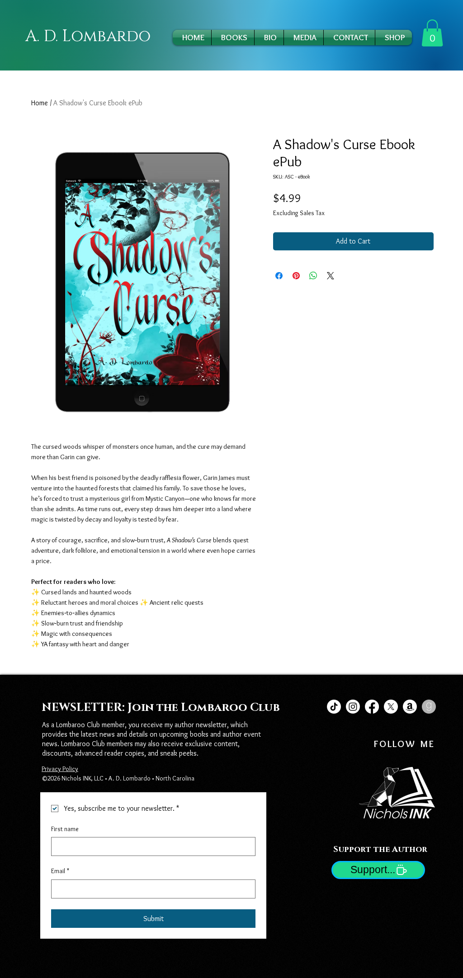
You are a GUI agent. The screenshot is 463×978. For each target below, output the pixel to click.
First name (65, 829)
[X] (391, 707)
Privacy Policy (60, 769)
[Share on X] (330, 275)
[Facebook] (372, 707)
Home (39, 103)
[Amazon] (410, 707)
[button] (432, 33)
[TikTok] (334, 707)
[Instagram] (353, 707)
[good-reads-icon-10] (429, 707)
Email (60, 871)
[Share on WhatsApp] (313, 275)
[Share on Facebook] (279, 275)
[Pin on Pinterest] (296, 275)
